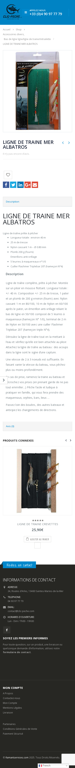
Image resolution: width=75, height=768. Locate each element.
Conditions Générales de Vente (20, 728)
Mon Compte (10, 702)
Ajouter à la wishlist (37, 545)
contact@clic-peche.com (21, 611)
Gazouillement (13, 185)
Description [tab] (12, 201)
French (46, 765)
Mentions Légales (12, 707)
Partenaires (9, 724)
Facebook (6, 185)
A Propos (8, 693)
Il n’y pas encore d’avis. (16, 153)
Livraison (8, 712)
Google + (27, 185)
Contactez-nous (11, 698)
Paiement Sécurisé (13, 733)
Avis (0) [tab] (10, 426)
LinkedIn (20, 185)
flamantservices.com (17, 757)
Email (35, 185)
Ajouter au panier (39, 539)
